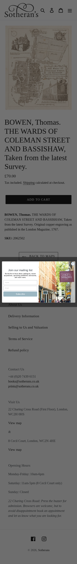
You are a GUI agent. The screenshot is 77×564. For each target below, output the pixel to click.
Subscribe (20, 294)
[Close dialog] (72, 263)
